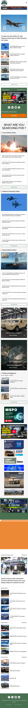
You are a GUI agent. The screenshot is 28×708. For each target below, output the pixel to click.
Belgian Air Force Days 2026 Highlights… (18, 651)
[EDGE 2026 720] (14, 8)
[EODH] (14, 448)
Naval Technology (13, 379)
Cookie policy (9, 704)
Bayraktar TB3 (13, 678)
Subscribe (14, 115)
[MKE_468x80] (14, 510)
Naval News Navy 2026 (14, 599)
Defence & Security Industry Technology (18, 394)
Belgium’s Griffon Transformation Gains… (18, 636)
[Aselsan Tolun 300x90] (14, 467)
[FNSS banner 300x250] (14, 480)
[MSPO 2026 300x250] (14, 414)
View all (23, 555)
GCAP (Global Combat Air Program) (17, 663)
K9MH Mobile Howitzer (15, 686)
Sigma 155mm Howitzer (15, 670)
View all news (14, 84)
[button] (26, 2)
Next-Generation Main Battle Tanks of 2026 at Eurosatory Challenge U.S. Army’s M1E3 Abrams (13, 580)
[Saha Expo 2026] (14, 501)
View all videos (20, 89)
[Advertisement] (14, 535)
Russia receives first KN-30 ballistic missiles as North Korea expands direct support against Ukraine (14, 38)
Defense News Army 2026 (15, 33)
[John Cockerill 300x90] (14, 492)
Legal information (18, 704)
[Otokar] (14, 460)
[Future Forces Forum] (14, 505)
